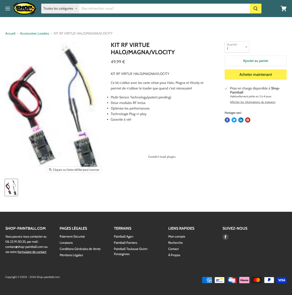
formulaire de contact (32, 252)
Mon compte (176, 236)
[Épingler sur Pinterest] (247, 120)
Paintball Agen (123, 236)
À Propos (174, 255)
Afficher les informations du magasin (252, 102)
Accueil (10, 33)
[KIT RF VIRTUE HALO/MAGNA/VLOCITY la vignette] (11, 187)
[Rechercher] (255, 8)
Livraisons (66, 243)
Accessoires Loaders (34, 33)
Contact (173, 249)
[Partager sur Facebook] (227, 120)
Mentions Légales (71, 255)
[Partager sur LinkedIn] (240, 120)
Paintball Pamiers (125, 243)
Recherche (175, 243)
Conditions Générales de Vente (80, 249)
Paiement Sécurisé (72, 236)
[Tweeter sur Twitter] (234, 120)
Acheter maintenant (255, 74)
